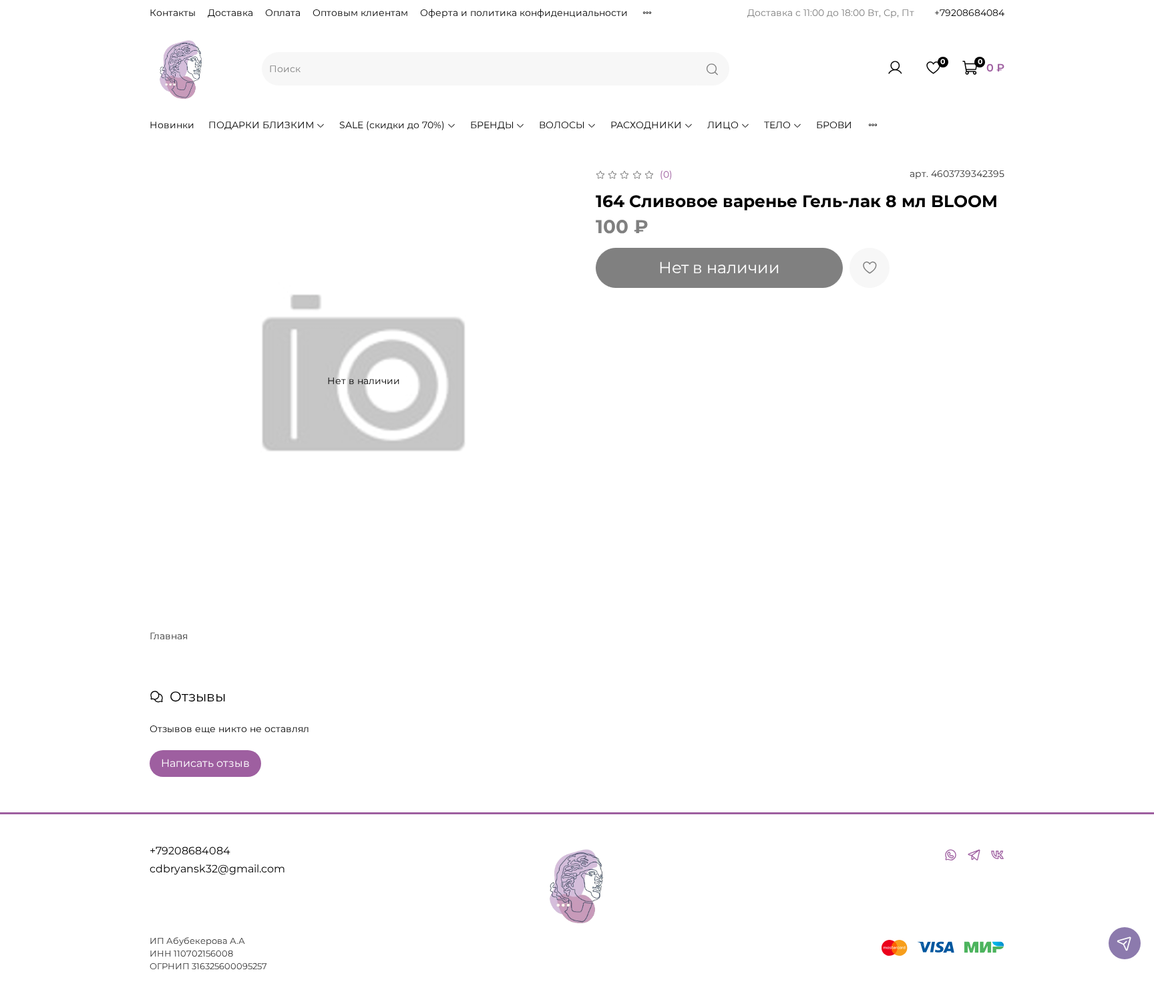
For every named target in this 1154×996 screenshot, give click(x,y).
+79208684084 (969, 13)
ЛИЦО (723, 125)
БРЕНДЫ (492, 125)
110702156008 (203, 954)
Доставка (230, 13)
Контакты (173, 13)
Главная (169, 636)
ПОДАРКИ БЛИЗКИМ (261, 125)
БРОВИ (834, 125)
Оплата (283, 13)
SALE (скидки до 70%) (392, 125)
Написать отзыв (205, 763)
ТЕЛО (777, 125)
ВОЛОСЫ (562, 125)
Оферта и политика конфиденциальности (524, 13)
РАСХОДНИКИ (646, 125)
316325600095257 (229, 966)
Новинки (172, 125)
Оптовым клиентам (360, 13)
